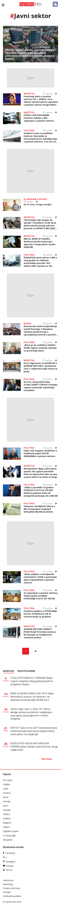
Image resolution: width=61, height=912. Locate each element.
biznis (27, 323)
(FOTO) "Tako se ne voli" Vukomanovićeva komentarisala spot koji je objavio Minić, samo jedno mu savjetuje (33, 731)
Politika (6, 784)
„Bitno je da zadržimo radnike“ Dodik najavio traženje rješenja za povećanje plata (40, 348)
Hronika (6, 801)
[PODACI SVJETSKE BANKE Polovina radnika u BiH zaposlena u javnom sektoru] (12, 118)
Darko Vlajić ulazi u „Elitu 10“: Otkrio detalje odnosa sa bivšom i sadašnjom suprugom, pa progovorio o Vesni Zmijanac (31, 713)
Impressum (8, 880)
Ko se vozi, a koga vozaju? (38, 204)
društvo (29, 93)
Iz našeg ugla (9, 835)
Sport (5, 805)
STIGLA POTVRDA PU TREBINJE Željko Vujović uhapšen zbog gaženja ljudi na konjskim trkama (31, 681)
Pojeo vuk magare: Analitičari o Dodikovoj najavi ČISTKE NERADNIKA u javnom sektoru (40, 453)
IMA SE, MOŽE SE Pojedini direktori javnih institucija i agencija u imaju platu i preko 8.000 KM (40, 243)
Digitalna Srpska (10, 831)
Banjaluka (7, 839)
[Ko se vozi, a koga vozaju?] (12, 205)
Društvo (7, 792)
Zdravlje (7, 810)
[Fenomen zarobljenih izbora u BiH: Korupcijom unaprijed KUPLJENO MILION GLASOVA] (12, 509)
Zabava (6, 814)
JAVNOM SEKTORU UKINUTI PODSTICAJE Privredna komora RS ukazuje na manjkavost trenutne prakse (40, 633)
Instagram (10, 861)
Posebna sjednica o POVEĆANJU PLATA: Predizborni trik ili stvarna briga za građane (40, 614)
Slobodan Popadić (35, 199)
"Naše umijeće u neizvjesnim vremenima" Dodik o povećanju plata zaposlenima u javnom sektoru (40, 578)
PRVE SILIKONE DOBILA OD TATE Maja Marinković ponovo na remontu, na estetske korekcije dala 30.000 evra (32, 697)
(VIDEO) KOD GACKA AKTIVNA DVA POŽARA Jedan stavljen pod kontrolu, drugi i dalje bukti (34, 746)
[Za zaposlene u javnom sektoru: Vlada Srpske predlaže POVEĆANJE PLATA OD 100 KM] (12, 596)
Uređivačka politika (12, 896)
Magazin (7, 822)
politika (10, 47)
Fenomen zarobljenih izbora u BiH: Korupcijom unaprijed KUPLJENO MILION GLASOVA (39, 509)
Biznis (6, 797)
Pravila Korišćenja (11, 888)
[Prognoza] (55, 4)
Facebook (10, 853)
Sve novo (46, 759)
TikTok (9, 870)
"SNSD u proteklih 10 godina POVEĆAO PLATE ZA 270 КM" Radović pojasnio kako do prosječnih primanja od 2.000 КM (41, 491)
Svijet (5, 788)
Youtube (10, 865)
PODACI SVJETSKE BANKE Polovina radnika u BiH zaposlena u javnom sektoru (39, 118)
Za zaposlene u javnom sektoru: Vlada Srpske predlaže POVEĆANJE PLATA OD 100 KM (41, 596)
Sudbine (7, 818)
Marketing (8, 884)
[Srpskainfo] (30, 4)
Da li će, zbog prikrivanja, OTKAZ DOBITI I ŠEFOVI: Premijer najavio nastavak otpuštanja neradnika (41, 386)
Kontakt (7, 892)
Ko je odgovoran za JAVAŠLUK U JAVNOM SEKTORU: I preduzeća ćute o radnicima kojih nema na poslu (40, 367)
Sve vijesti (7, 780)
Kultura (6, 827)
